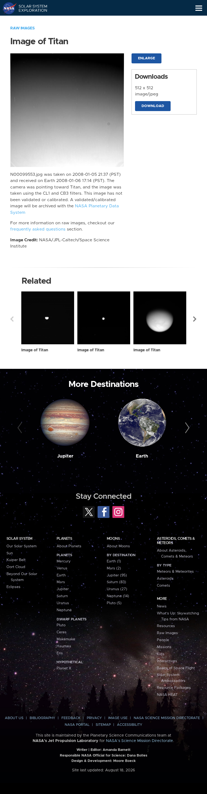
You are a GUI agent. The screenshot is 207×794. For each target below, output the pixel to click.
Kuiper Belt (16, 560)
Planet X (64, 668)
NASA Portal (77, 725)
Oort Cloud (15, 567)
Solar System (19, 539)
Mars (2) (114, 568)
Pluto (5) (114, 603)
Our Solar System (21, 546)
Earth (142, 456)
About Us (14, 718)
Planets (64, 539)
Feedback (70, 718)
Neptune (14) (118, 596)
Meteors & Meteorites (175, 571)
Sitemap (103, 725)
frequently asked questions (37, 229)
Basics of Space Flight (176, 668)
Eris (60, 653)
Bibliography (42, 718)
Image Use (117, 718)
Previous (12, 319)
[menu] (199, 8)
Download (153, 106)
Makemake (66, 639)
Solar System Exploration (29, 8)
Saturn (62, 596)
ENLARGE (146, 58)
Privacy (94, 718)
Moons (113, 539)
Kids (160, 654)
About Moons (118, 546)
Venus (62, 568)
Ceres (62, 632)
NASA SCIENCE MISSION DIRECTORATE (167, 718)
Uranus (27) (117, 589)
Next (195, 319)
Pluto (61, 625)
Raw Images (22, 28)
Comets (163, 585)
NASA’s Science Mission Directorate (139, 741)
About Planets (69, 546)
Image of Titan (34, 350)
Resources (166, 626)
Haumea (64, 646)
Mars (61, 582)
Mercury (64, 561)
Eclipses (13, 587)
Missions (164, 647)
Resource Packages (174, 688)
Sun (9, 553)
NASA (7, 8)
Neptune (64, 610)
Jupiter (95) (117, 575)
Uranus (63, 603)
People (163, 640)
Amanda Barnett (116, 750)
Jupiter (65, 456)
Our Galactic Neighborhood (29, 20)
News (162, 606)
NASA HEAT (167, 695)
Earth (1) (114, 561)
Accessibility (129, 725)
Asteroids (165, 578)
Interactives (167, 661)
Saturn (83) (116, 582)
